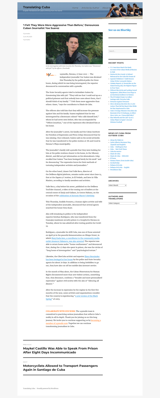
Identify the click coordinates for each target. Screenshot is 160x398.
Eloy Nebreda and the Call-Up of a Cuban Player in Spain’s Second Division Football (121, 120)
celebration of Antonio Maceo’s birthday (76, 196)
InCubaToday (114, 163)
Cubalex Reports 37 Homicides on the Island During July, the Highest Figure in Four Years (123, 86)
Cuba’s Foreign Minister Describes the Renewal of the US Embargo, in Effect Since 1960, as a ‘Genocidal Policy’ (123, 113)
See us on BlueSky (119, 30)
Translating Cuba (36, 7)
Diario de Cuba (115, 154)
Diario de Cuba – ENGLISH (119, 156)
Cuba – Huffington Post (118, 147)
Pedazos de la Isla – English (119, 167)
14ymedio (26, 33)
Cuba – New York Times (118, 149)
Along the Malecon (116, 140)
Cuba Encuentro (115, 151)
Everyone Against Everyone (119, 102)
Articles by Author (90, 8)
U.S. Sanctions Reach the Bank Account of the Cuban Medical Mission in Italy (123, 70)
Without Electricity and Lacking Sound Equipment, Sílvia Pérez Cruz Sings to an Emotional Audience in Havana (123, 92)
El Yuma (113, 158)
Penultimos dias (115, 170)
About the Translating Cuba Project (120, 8)
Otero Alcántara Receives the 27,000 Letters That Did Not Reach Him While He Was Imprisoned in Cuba (123, 106)
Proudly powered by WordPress (47, 388)
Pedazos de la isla (116, 165)
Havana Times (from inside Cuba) (122, 161)
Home (75, 8)
